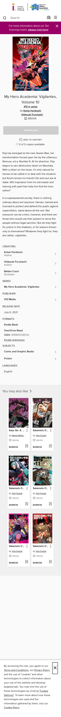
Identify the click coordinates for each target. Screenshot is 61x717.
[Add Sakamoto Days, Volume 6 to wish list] (50, 562)
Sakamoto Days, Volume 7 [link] (17, 488)
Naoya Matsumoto (19, 435)
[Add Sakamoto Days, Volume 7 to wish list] (27, 504)
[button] (31, 130)
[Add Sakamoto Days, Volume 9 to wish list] (27, 562)
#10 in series (30, 106)
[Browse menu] (56, 17)
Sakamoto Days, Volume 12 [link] (41, 430)
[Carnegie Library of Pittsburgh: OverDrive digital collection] (30, 7)
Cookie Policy (11, 707)
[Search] (4, 17)
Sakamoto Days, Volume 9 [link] (17, 546)
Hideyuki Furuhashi (32, 114)
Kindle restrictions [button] (14, 340)
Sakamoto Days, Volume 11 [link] (41, 488)
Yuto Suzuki (41, 435)
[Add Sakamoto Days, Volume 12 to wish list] (50, 446)
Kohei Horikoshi (32, 110)
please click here (38, 30)
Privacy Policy (42, 670)
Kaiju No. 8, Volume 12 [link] (17, 430)
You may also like (15, 391)
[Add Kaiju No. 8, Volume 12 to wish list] (27, 446)
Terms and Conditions (16, 670)
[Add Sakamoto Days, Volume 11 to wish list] (50, 504)
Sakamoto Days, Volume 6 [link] (41, 546)
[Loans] (49, 18)
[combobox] (23, 18)
